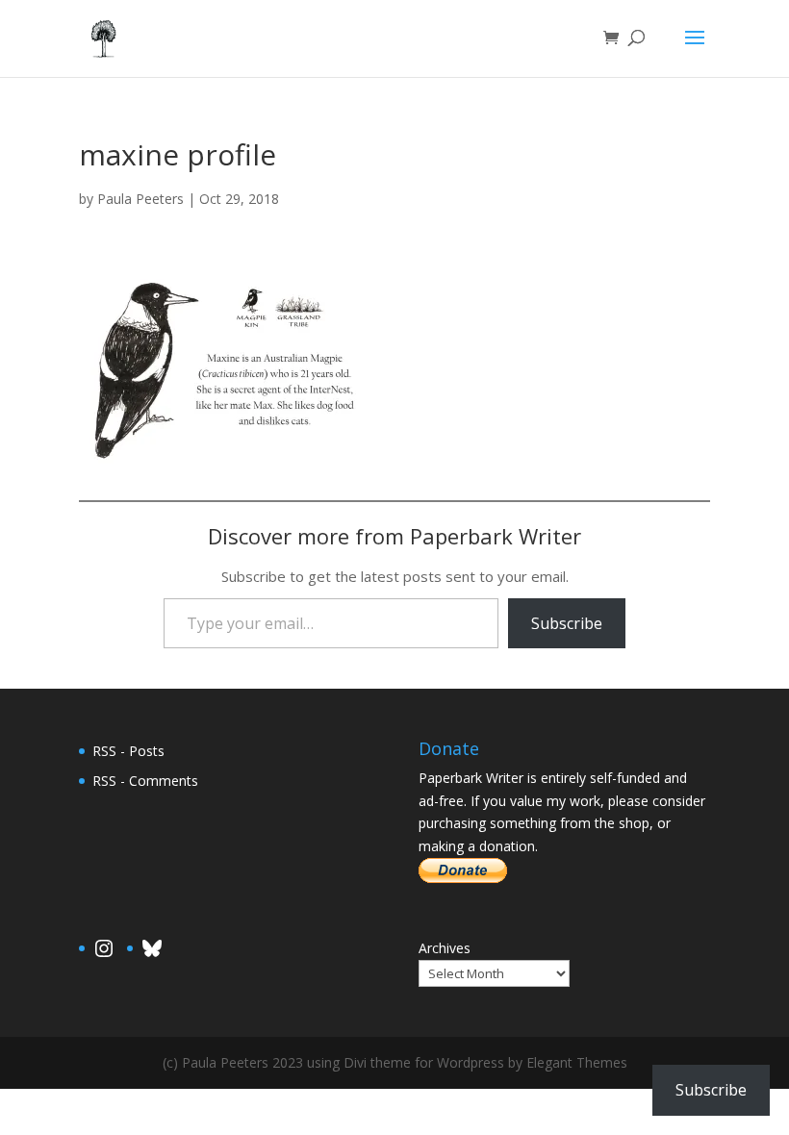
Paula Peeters (140, 198)
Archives (445, 948)
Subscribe (566, 623)
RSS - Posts (128, 751)
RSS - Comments (145, 780)
